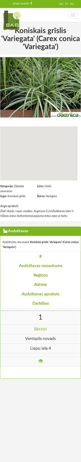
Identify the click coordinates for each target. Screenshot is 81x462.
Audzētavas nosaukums (40, 266)
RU (72, 4)
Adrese (40, 285)
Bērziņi (40, 329)
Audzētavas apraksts (40, 294)
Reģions (40, 275)
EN (61, 4)
